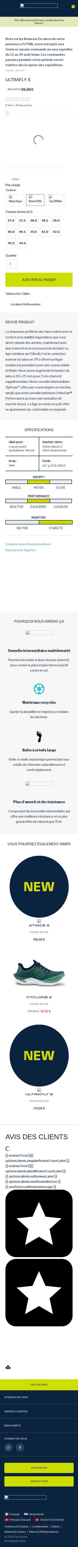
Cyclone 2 (39, 997)
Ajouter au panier (39, 280)
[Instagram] (8, 1447)
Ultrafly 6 (39, 1094)
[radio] (15, 200)
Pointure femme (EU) (19, 211)
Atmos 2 (39, 925)
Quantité (10, 255)
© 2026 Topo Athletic (16, 1537)
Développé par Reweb (15, 1541)
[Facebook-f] (20, 1447)
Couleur (11, 190)
